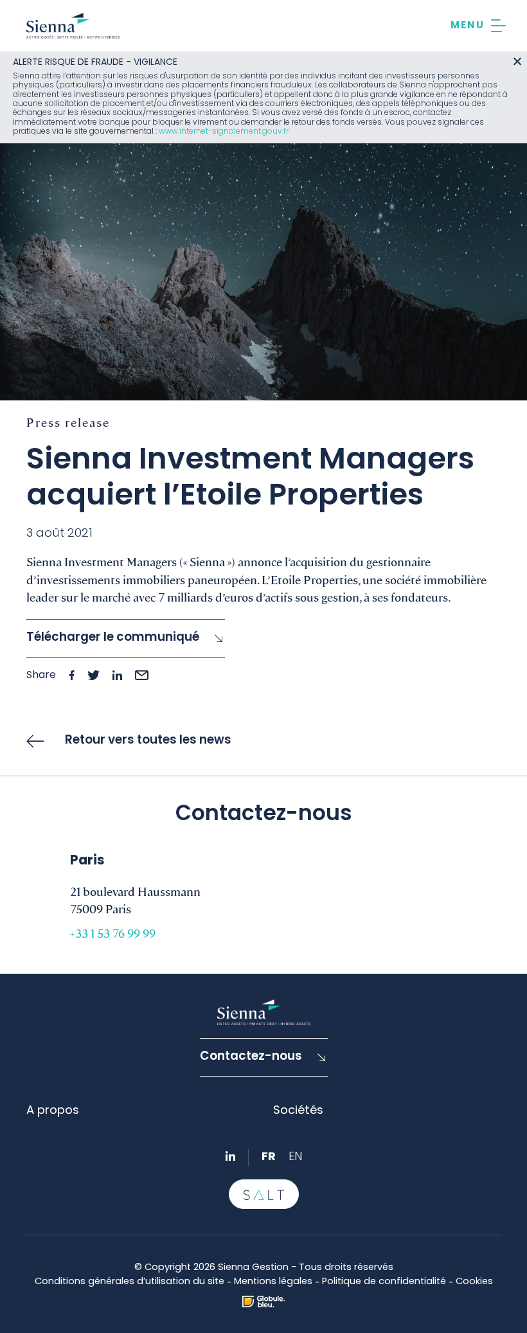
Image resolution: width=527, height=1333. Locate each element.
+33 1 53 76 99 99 (113, 932)
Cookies (474, 1282)
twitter (93, 675)
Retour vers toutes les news (148, 741)
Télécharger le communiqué (112, 638)
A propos (52, 1111)
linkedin (117, 675)
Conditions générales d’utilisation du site (129, 1282)
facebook (72, 675)
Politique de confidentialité (384, 1282)
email (141, 675)
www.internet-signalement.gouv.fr (224, 132)
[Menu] (478, 26)
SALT (264, 1194)
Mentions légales (273, 1282)
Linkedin (230, 1156)
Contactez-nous (251, 1057)
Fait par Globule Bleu (263, 1301)
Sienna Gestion (73, 26)
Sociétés (298, 1111)
